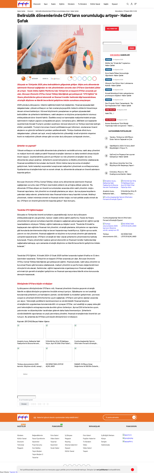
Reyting (67, 442)
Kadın (53, 4)
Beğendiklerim (37, 435)
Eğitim (61, 4)
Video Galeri (55, 438)
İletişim (104, 442)
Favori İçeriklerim (38, 438)
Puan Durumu (57, 425)
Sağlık (106, 4)
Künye (103, 438)
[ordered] (39, 404)
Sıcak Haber (55, 448)
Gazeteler (21, 425)
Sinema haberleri (71, 445)
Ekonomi (36, 4)
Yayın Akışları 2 (37, 454)
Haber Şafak (21, 11)
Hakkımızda (105, 445)
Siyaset (115, 4)
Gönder (24, 404)
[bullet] (40, 404)
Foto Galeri (54, 435)
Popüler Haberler (89, 438)
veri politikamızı (102, 470)
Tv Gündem (82, 4)
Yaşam (85, 451)
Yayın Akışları (94, 426)
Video (85, 445)
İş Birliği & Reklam (107, 435)
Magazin (20, 448)
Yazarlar (35, 457)
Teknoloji (20, 445)
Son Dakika (36, 448)
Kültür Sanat (95, 4)
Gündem (71, 4)
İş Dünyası (68, 435)
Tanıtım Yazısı (15, 472)
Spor (46, 4)
